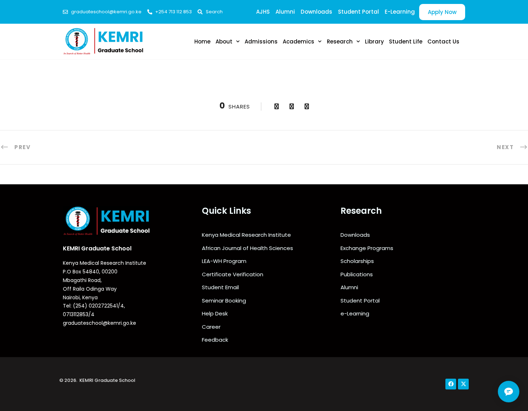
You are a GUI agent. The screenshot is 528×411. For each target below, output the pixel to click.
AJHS (263, 11)
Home (202, 41)
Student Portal (358, 11)
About (224, 41)
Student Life (405, 41)
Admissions (261, 41)
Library (374, 41)
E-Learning (400, 11)
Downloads (316, 11)
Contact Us (443, 41)
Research (340, 41)
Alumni (285, 11)
